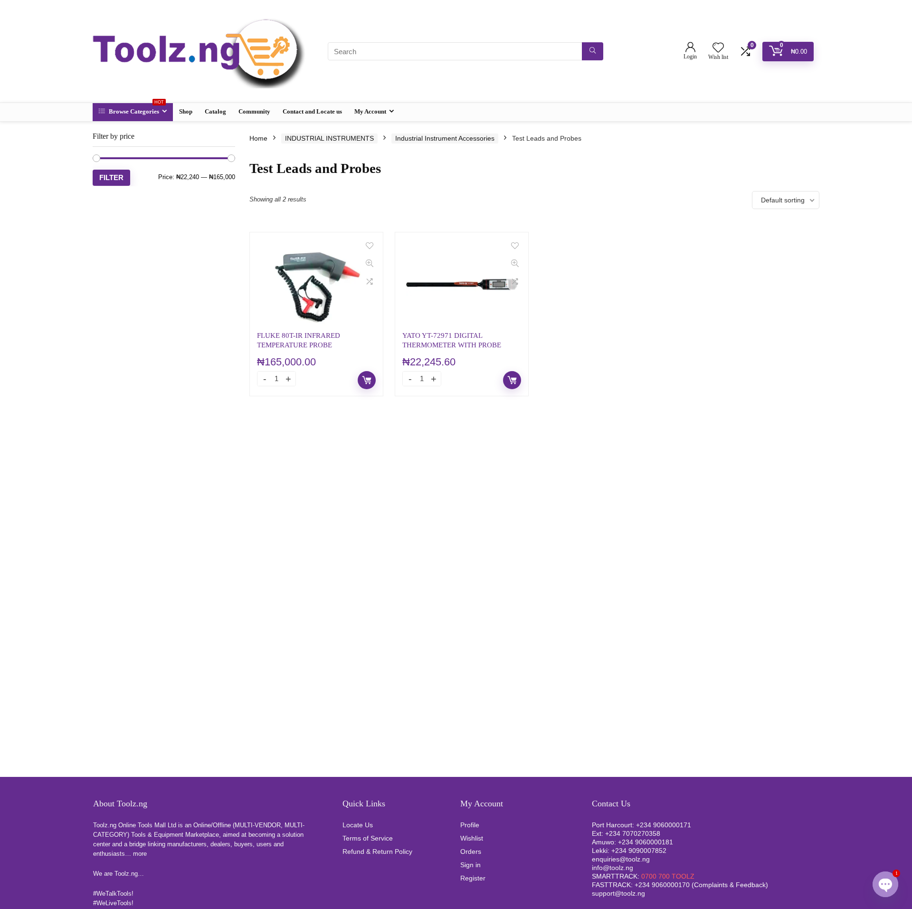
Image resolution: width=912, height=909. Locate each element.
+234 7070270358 (632, 833)
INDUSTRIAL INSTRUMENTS (329, 138)
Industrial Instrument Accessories (444, 138)
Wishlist (471, 838)
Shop (185, 111)
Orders (470, 851)
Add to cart (367, 380)
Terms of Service (367, 838)
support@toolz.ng (618, 893)
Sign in (470, 865)
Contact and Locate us (312, 111)
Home (258, 138)
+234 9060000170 (662, 885)
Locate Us (357, 825)
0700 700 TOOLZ (667, 876)
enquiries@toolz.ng (621, 859)
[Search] (592, 51)
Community (254, 111)
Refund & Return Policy (377, 851)
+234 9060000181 (645, 842)
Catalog (215, 111)
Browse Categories (135, 109)
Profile (469, 825)
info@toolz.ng (612, 867)
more (140, 853)
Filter (111, 177)
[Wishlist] (718, 48)
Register (472, 878)
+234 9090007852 (638, 850)
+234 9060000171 (663, 825)
